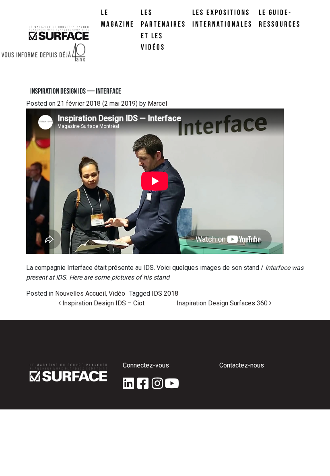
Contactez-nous (241, 365)
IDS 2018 (165, 293)
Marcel (156, 103)
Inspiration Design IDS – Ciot (102, 303)
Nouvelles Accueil (80, 293)
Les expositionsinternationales (222, 18)
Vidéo (117, 293)
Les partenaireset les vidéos (163, 29)
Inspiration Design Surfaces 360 (223, 303)
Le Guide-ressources (280, 18)
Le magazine (117, 18)
